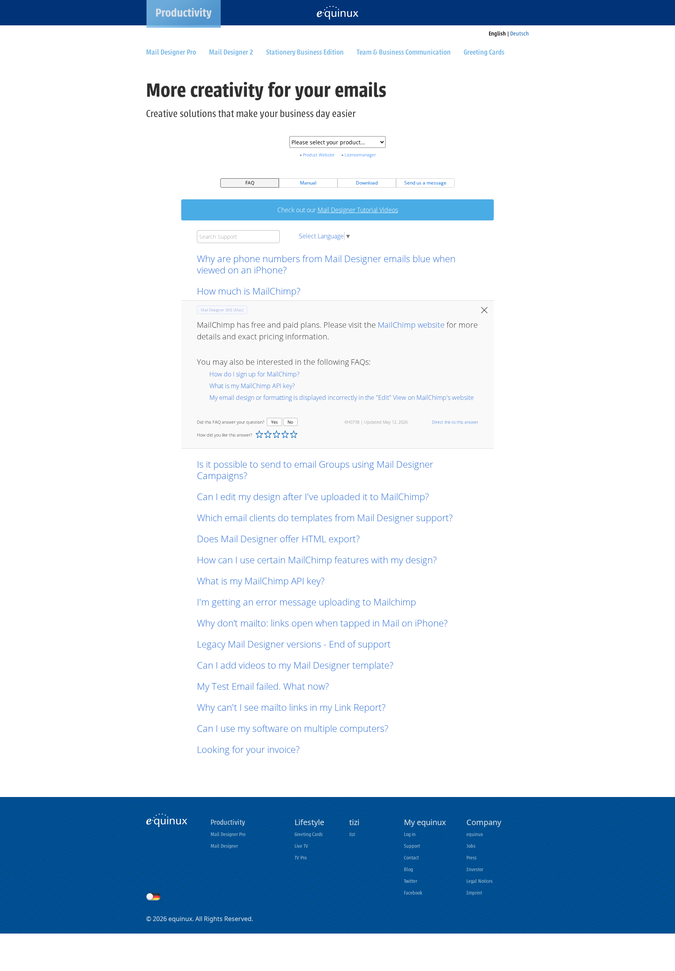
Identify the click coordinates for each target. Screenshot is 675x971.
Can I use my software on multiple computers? (292, 728)
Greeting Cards (309, 834)
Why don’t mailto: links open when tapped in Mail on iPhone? (322, 622)
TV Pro (301, 857)
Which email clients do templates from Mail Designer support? (325, 517)
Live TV (301, 846)
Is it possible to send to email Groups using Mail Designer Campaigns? (315, 469)
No (290, 422)
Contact (411, 857)
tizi (352, 834)
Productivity (228, 822)
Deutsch (519, 33)
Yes (274, 422)
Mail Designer (224, 846)
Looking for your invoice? (248, 749)
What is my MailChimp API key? (252, 386)
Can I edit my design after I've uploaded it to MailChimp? (314, 496)
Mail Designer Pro (228, 834)
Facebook (413, 892)
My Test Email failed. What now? (263, 686)
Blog (408, 869)
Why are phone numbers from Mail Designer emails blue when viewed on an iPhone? (326, 264)
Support (412, 846)
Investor (474, 869)
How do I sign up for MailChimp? (254, 374)
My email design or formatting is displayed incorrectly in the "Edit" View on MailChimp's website (341, 397)
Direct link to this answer (455, 422)
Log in (410, 834)
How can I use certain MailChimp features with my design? (317, 559)
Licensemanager (360, 155)
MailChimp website (411, 325)
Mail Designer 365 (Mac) (222, 309)
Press (471, 857)
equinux (474, 834)
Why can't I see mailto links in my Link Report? (291, 707)
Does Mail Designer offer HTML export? (278, 538)
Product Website (318, 155)
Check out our (337, 210)
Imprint (474, 892)
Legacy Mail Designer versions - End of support (294, 644)
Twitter (410, 881)
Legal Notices (479, 881)
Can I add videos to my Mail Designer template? (295, 665)
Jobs (470, 846)
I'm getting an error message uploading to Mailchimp (306, 601)
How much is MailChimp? (248, 290)
